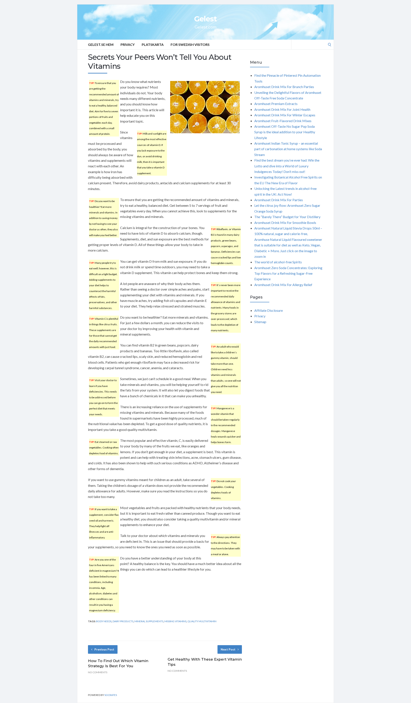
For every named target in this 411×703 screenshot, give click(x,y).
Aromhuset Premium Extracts (276, 104)
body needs (104, 621)
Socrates (110, 695)
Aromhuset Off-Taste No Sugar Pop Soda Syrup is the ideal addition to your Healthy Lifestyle (284, 132)
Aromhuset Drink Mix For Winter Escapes (284, 115)
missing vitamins (175, 621)
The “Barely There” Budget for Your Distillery (287, 217)
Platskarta (153, 44)
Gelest (205, 18)
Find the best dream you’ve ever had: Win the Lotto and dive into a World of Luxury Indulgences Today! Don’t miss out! (286, 166)
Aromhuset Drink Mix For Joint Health (282, 109)
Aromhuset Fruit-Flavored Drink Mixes (282, 121)
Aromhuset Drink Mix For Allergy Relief (283, 285)
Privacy (128, 44)
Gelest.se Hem (100, 44)
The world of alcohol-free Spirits (278, 262)
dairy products (123, 621)
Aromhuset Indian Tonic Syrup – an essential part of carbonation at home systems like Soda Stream (288, 149)
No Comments (97, 672)
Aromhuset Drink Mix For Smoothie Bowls (285, 222)
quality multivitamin (202, 621)
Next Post (228, 649)
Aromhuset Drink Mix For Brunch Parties (284, 87)
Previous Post (104, 649)
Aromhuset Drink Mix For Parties (278, 200)
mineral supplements (148, 621)
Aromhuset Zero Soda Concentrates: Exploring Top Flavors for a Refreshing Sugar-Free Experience (288, 273)
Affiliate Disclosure (268, 310)
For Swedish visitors (190, 44)
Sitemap (260, 322)
